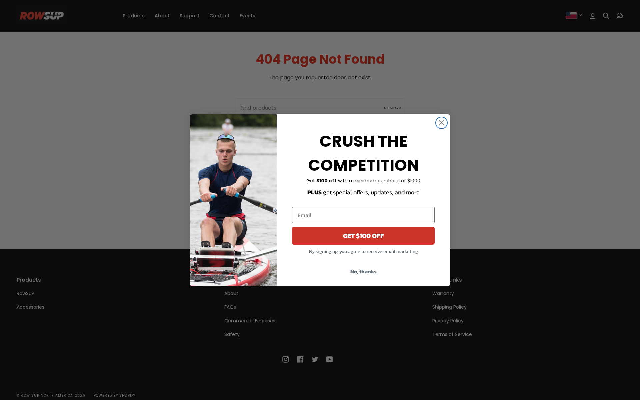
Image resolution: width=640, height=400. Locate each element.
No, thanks (363, 271)
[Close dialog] (441, 123)
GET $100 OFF (363, 236)
